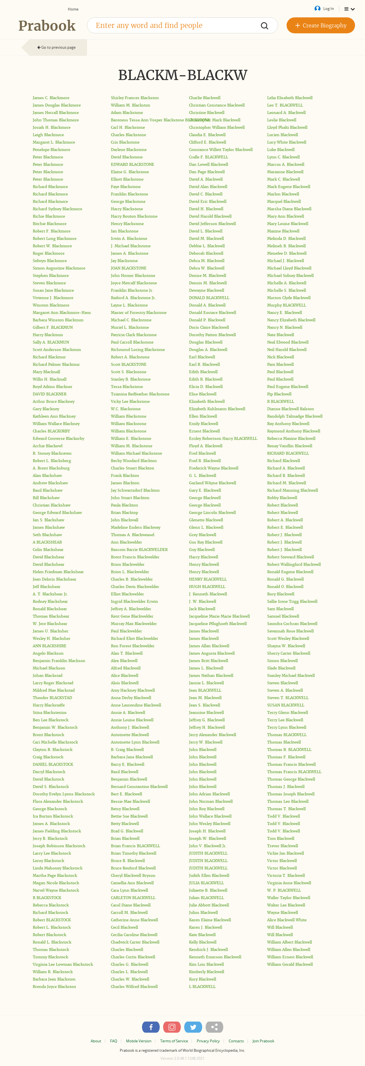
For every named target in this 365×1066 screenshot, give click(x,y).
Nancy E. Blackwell (284, 312)
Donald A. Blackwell (207, 305)
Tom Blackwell (280, 838)
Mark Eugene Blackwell (288, 186)
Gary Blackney (46, 409)
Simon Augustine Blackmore (59, 268)
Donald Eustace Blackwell (212, 312)
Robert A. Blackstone (130, 357)
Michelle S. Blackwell (286, 290)
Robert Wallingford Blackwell (294, 564)
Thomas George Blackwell (291, 779)
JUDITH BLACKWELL (208, 853)
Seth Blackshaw (47, 534)
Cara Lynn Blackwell (129, 890)
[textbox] (182, 25)
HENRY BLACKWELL (208, 579)
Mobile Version (138, 1041)
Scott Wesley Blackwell (288, 638)
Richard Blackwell (283, 460)
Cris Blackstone (125, 142)
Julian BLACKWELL (206, 897)
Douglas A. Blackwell (208, 349)
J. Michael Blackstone (131, 246)
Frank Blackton (125, 475)
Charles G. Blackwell (129, 964)
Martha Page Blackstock (55, 875)
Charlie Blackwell (204, 97)
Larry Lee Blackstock (52, 853)
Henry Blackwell (204, 564)
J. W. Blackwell (202, 601)
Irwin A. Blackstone (129, 238)
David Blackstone (127, 157)
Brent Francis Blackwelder (135, 557)
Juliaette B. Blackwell (208, 890)
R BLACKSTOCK (47, 897)
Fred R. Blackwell (205, 460)
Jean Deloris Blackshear (54, 579)
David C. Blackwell (205, 194)
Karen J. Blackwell (205, 927)
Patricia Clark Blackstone (134, 334)
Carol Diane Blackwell (131, 905)
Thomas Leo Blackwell (288, 801)
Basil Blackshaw (47, 490)
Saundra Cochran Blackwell (292, 623)
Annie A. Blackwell (128, 712)
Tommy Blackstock (50, 957)
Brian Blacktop (124, 512)
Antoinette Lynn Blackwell (135, 742)
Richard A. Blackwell (286, 468)
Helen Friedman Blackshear (58, 571)
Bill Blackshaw (46, 497)
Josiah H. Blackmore (51, 127)
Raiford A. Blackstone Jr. (133, 297)
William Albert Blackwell (289, 942)
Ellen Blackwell (203, 416)
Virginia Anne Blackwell (289, 883)
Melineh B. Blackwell (286, 246)
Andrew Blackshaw (50, 483)
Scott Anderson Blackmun (57, 349)
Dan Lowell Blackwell (208, 164)
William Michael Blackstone (136, 453)
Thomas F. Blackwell (286, 757)
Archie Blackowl (47, 446)
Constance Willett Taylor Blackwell (221, 149)
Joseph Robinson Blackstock (59, 846)
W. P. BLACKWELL (284, 890)
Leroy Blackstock (48, 860)
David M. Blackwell (206, 238)
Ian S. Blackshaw (48, 520)
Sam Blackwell (280, 608)
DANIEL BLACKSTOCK (53, 764)
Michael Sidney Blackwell (290, 275)
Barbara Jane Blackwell (132, 757)
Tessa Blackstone (127, 386)
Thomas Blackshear (51, 616)
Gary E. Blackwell (205, 490)
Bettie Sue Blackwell (129, 816)
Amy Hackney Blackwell (133, 690)
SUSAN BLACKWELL (285, 705)
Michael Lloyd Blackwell (289, 268)
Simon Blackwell (282, 660)
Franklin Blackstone (129, 194)
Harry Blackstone (127, 209)
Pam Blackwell (280, 364)
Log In (328, 8)
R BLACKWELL (280, 401)
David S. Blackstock (51, 786)
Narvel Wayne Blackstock (56, 890)
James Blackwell (204, 631)
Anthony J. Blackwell (130, 727)
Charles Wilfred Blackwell (134, 986)
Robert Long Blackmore (54, 238)
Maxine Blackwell (283, 231)
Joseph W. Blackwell (207, 838)
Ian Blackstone (124, 231)
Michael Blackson (49, 668)
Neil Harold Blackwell (287, 349)
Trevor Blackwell (282, 846)
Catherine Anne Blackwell (134, 920)
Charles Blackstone (128, 134)
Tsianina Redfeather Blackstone (140, 394)
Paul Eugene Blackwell (287, 386)
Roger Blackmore (48, 253)
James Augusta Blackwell (212, 653)
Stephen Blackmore (51, 275)
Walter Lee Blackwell (286, 905)
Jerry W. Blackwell (205, 742)
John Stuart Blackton (130, 497)
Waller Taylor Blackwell (288, 897)
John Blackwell (202, 749)
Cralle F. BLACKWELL (208, 157)
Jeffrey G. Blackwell (207, 720)
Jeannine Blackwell (206, 712)
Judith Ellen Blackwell (209, 875)
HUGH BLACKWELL (207, 586)
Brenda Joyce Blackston (54, 986)
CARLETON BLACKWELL (133, 897)
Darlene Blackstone (129, 149)
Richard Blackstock (50, 912)
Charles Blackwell (127, 949)
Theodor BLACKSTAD (52, 697)
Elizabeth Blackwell (207, 401)
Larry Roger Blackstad (53, 683)
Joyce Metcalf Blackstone (134, 283)
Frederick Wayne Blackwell (213, 468)
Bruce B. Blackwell (128, 860)
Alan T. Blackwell (127, 653)
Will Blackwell (280, 927)
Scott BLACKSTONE (129, 364)
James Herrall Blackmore (56, 112)
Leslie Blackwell (281, 120)
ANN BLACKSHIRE (49, 646)
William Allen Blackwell (288, 949)
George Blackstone (128, 201)
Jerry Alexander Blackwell (212, 734)
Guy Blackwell (202, 549)
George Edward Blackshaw (57, 512)
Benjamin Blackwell (129, 779)
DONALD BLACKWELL (209, 297)
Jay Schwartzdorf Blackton (135, 490)
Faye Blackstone (126, 186)
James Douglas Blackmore (57, 105)
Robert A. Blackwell (285, 520)
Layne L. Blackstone (129, 305)
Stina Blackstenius (50, 712)
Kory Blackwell (202, 979)
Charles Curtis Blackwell (133, 957)
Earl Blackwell (202, 357)
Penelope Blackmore (51, 149)
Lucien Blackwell (282, 134)
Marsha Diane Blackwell (289, 209)
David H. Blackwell (206, 209)
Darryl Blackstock (49, 771)
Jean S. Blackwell (204, 705)
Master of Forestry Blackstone (139, 312)
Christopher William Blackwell (217, 127)
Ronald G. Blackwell (285, 579)
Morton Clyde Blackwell (289, 297)
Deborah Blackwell (206, 253)
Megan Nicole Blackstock (56, 883)
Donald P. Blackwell (207, 320)
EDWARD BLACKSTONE (132, 164)
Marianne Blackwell (285, 172)
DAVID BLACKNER (49, 394)
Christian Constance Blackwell (217, 105)
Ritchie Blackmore (49, 223)
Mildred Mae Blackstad (54, 690)
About (96, 1041)
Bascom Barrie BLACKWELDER (139, 549)
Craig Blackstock (48, 757)
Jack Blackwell (202, 608)
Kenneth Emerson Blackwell (215, 957)
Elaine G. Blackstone (130, 172)
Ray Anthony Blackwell (288, 423)
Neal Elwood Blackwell (288, 342)
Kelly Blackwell (202, 942)
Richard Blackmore (50, 186)
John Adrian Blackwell (209, 794)
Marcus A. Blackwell (285, 164)
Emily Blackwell (203, 423)
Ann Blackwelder (126, 542)
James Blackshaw (49, 527)
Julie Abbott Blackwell (209, 905)
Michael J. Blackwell (285, 260)
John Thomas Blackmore (56, 120)
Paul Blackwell (280, 371)
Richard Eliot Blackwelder (134, 638)
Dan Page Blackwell (207, 172)
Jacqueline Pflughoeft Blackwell (218, 623)
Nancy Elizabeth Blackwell (291, 320)
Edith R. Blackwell (205, 379)
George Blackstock (50, 808)
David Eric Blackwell (207, 201)
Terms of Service (174, 1041)
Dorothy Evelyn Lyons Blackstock (64, 794)
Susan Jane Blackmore (53, 290)
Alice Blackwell (124, 675)
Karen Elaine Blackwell (210, 920)
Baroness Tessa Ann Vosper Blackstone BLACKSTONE (160, 120)
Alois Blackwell (125, 683)
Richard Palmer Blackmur (56, 364)
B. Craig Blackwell (127, 749)
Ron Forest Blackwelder (133, 646)
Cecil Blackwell (124, 927)
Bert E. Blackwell (126, 794)
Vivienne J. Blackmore (53, 297)
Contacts (236, 1041)
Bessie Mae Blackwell (130, 801)
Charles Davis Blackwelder (135, 586)
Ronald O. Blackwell (285, 586)
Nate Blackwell (280, 334)
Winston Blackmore (51, 305)
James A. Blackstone (129, 253)
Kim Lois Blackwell (206, 964)
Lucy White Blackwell (286, 142)
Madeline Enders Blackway (135, 527)
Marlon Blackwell (283, 194)
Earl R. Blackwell (204, 364)
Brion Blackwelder (128, 564)
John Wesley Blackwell (209, 823)
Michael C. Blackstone (131, 320)
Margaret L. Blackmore (54, 142)
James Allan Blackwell (209, 646)
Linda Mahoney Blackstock (57, 868)
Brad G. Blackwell (127, 831)
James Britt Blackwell (208, 660)
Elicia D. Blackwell (206, 386)
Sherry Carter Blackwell (288, 653)
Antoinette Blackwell (130, 734)
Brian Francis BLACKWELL (135, 846)
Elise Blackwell (202, 394)
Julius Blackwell (203, 912)
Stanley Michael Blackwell (291, 675)
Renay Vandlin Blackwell (289, 446)
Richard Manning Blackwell (292, 490)
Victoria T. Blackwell (286, 875)
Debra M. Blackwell (206, 260)
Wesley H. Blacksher (51, 638)
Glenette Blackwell (206, 520)
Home (73, 9)
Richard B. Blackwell (286, 475)
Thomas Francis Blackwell (291, 764)
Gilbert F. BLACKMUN (53, 327)
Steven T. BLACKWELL (288, 697)
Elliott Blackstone (127, 179)
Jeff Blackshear (46, 586)
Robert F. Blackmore (51, 231)
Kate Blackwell (202, 934)
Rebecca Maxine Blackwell (291, 438)
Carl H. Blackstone (128, 127)
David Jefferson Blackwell (212, 223)
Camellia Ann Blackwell (132, 883)
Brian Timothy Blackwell (133, 853)
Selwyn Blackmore (50, 260)
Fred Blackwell (202, 453)
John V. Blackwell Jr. (208, 846)
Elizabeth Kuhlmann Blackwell (217, 409)
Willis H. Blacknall (49, 379)
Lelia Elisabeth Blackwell (290, 97)
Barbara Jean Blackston (54, 979)
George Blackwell (205, 497)
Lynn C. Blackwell (283, 157)
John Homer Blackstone (133, 275)
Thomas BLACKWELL (287, 734)
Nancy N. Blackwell (284, 327)
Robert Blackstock (49, 934)
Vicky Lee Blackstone (130, 401)
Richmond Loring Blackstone (138, 349)
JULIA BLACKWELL (206, 883)
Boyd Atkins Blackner (52, 386)
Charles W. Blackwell (130, 979)
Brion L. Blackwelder (130, 571)
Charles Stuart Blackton (132, 468)
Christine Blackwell (206, 112)
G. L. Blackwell (202, 475)
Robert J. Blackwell (284, 534)
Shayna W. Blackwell (286, 646)
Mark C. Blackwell (283, 179)
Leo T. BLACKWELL (285, 105)
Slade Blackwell (281, 668)
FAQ (113, 1041)
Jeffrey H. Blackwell (207, 727)
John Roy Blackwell (206, 808)
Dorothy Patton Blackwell (212, 334)
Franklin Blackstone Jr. (132, 290)
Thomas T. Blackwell (286, 808)
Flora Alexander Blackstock (58, 801)
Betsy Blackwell (125, 808)
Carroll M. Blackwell (129, 912)
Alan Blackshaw (47, 475)
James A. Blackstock (51, 823)
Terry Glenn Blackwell (287, 712)
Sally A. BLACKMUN (51, 342)
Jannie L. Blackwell (206, 683)
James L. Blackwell (206, 668)
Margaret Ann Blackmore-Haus (62, 312)
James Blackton (125, 483)
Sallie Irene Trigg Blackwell (292, 601)
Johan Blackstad (47, 675)
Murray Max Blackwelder (134, 623)
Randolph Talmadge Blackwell (295, 416)
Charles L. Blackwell (129, 971)
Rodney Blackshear (50, 601)
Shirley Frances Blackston (135, 97)
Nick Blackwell (280, 357)
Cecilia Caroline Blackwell (134, 934)
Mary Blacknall (46, 371)
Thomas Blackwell (284, 742)
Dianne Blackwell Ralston (290, 409)
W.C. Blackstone (126, 409)
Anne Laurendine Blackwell (136, 705)
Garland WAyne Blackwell (212, 483)
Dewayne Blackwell (206, 290)
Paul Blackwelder (126, 631)
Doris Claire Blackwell (209, 327)
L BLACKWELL (202, 986)
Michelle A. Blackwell (286, 283)
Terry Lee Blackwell (285, 720)
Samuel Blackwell (283, 616)
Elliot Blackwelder (127, 594)
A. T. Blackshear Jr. (50, 594)
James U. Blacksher (50, 631)
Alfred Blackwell (126, 668)
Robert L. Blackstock (52, 927)
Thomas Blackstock (51, 949)
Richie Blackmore (49, 216)
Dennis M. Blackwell (208, 283)
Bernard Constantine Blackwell (139, 786)
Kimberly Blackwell (206, 971)
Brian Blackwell (125, 838)
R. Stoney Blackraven (52, 453)
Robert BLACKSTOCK (52, 920)
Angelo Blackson (48, 653)
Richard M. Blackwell (286, 483)
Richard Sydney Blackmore (57, 209)
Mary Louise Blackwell (287, 223)
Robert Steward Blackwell (290, 557)
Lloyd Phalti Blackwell (287, 127)
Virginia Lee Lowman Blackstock (63, 964)
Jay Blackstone (124, 260)
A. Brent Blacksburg (51, 468)
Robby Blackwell (282, 497)
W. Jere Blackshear (50, 623)
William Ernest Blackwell (290, 957)
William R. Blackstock (53, 971)
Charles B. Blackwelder (132, 579)
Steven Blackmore (49, 283)
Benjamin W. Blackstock (55, 727)
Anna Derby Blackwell (131, 697)
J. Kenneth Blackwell (208, 594)
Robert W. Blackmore (52, 246)
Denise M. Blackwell (207, 275)
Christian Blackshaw (51, 505)
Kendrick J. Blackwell (208, 949)
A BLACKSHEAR (47, 542)
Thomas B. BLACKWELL (289, 749)
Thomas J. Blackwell (286, 786)
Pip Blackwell (279, 394)
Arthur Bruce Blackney (53, 401)
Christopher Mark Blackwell (214, 120)
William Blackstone (128, 416)
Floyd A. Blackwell (205, 446)
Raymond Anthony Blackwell (293, 431)
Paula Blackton (124, 505)
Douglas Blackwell (205, 342)
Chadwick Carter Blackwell (135, 942)
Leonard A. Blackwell (286, 112)
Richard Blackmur (49, 357)
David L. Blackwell (205, 231)
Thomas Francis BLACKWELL (294, 771)
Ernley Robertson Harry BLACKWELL (223, 438)
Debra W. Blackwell (206, 268)
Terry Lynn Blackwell (286, 727)
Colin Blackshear (48, 549)
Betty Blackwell (125, 823)
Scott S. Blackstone (128, 371)
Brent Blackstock (48, 734)
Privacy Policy (208, 1041)
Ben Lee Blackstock (50, 720)
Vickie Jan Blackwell (285, 853)
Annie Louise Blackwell (132, 720)
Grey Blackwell (202, 534)
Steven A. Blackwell (285, 690)
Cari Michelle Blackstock (55, 742)
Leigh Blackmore (48, 134)
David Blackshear (48, 557)
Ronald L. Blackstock (52, 942)
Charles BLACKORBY (51, 431)
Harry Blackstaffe (49, 705)
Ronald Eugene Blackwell (290, 571)
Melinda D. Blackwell (286, 238)
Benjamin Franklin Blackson (59, 660)
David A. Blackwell (206, 179)
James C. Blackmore (51, 97)
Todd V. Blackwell (283, 816)
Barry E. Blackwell (127, 764)
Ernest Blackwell (204, 431)
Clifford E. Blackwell (207, 142)
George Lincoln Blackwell (212, 512)
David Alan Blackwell (208, 186)
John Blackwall (124, 520)
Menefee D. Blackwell (287, 253)
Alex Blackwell (124, 660)
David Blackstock (48, 779)
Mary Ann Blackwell (285, 216)
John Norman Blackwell (211, 801)
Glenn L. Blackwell (206, 527)
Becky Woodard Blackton (134, 460)
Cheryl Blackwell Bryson (133, 875)
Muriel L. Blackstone (130, 327)
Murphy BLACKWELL (286, 305)
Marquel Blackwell (284, 201)
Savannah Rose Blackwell (290, 631)
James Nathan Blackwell (211, 675)
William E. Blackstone (131, 438)
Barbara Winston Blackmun (58, 320)
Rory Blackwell (280, 594)
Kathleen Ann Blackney (54, 416)
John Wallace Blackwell (210, 816)
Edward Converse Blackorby (58, 438)
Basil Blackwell (124, 771)
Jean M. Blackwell (205, 697)
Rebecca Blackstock (51, 905)
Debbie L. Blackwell (207, 246)
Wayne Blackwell (282, 912)
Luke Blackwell (281, 149)
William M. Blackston (130, 105)
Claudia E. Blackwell (207, 134)
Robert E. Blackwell (285, 527)
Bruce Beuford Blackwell (133, 868)
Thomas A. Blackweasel (132, 534)
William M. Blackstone (131, 446)
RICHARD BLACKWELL (288, 453)
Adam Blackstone (127, 112)
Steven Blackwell (282, 683)
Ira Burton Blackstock (53, 816)
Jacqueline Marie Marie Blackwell (219, 616)
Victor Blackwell (282, 860)
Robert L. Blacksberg (52, 460)
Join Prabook (263, 1041)
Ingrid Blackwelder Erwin (134, 601)
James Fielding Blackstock (57, 831)
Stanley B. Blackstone (131, 379)
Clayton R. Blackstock (52, 749)
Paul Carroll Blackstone (132, 342)
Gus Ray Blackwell (205, 542)
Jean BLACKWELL (205, 690)
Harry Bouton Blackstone (134, 216)
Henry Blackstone (127, 223)
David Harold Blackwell (210, 216)
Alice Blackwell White (287, 920)
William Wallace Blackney (56, 423)
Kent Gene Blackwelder (132, 616)
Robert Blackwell (282, 505)
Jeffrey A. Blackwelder (131, 608)
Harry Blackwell (203, 557)
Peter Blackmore (48, 157)
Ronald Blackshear (50, 608)
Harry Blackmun (48, 334)
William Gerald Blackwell (290, 964)
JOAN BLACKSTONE (129, 268)
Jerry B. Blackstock (50, 838)
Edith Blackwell (203, 371)
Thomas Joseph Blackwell (291, 794)
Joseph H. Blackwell (207, 831)
